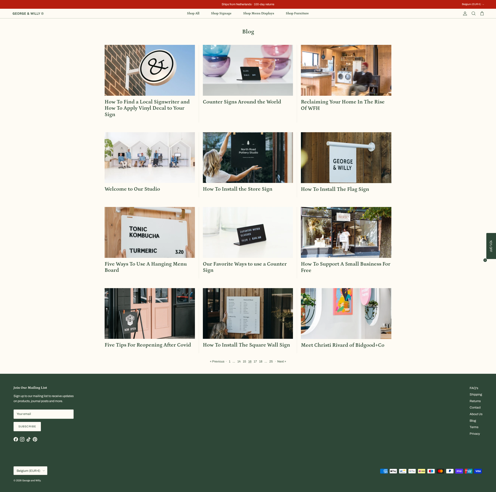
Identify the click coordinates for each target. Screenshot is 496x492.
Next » (281, 361)
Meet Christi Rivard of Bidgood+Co (342, 345)
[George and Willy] (28, 13)
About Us (476, 414)
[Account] (464, 13)
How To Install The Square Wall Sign (246, 345)
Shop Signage (221, 13)
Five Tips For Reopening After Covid (148, 345)
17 (255, 361)
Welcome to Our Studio (132, 189)
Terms (474, 427)
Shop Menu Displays (258, 13)
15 (244, 361)
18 (260, 361)
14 (239, 361)
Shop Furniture (297, 13)
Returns (475, 401)
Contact (475, 407)
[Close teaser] (485, 260)
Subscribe (27, 426)
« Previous (217, 361)
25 (271, 361)
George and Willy (31, 480)
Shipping (476, 394)
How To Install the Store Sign (237, 189)
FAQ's (474, 388)
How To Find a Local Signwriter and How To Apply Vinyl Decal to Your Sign (147, 108)
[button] (491, 246)
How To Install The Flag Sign (335, 189)
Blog (473, 420)
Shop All (193, 13)
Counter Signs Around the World (242, 102)
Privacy (475, 433)
